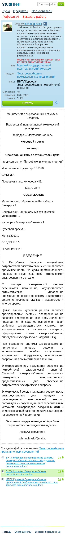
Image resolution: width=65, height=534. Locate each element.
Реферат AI (10, 16)
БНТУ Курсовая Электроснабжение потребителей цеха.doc (26, 472)
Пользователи (42, 11)
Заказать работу (34, 16)
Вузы (6, 11)
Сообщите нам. (43, 62)
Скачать (27, 103)
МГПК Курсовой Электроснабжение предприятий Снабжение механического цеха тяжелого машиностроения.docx (32, 482)
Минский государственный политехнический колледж (34, 67)
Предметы (20, 11)
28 (59, 457)
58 (59, 479)
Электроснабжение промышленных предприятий (36, 75)
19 (59, 471)
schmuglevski (33, 23)
